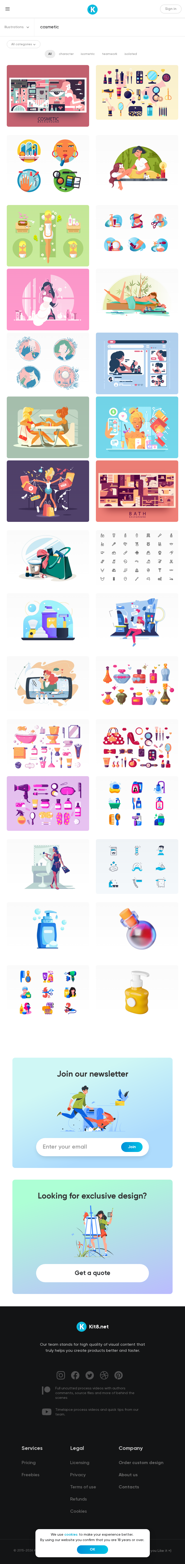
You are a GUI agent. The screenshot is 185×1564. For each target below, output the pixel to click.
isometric (88, 54)
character (66, 54)
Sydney (15, 651)
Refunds (78, 1499)
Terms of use (83, 1487)
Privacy (78, 1475)
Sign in (170, 9)
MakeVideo (107, 651)
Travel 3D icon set (113, 1023)
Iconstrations (20, 200)
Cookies (78, 1511)
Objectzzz (18, 960)
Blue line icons (110, 897)
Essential (106, 588)
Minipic (104, 834)
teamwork (109, 54)
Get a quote (92, 1273)
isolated (131, 54)
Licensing (79, 1463)
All (50, 54)
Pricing (29, 1463)
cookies (71, 1535)
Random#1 (18, 588)
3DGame (106, 960)
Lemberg (17, 714)
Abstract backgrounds (27, 130)
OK (92, 1549)
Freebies (30, 1475)
